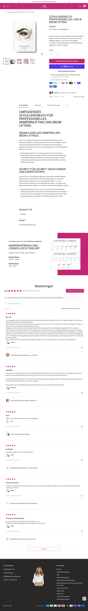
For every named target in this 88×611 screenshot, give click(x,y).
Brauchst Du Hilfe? (79, 96)
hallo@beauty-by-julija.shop (12, 576)
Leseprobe (37, 105)
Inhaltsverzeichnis (53, 105)
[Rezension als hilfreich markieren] (82, 347)
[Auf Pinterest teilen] (57, 96)
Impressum (60, 593)
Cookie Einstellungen (63, 596)
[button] (41, 291)
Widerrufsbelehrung (63, 577)
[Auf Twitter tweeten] (60, 96)
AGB (58, 575)
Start (4, 12)
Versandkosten (64, 29)
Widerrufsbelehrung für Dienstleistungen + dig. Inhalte (70, 584)
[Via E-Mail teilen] (62, 96)
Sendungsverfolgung (63, 599)
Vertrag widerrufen (62, 588)
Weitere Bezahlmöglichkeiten (67, 71)
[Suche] (8, 6)
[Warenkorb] (84, 6)
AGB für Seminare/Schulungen (66, 580)
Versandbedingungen (63, 572)
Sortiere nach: (66, 308)
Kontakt (59, 569)
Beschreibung (23, 105)
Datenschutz (60, 591)
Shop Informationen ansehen (59, 79)
